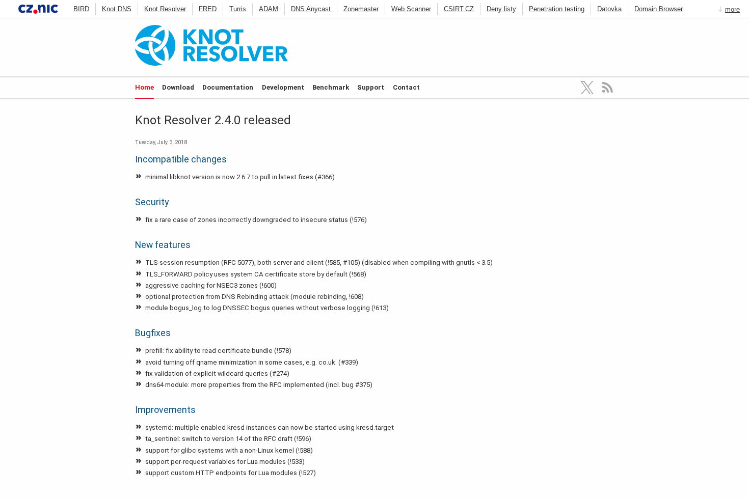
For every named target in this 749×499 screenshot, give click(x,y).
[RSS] (607, 87)
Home (144, 87)
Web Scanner (411, 9)
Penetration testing (556, 9)
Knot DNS (116, 9)
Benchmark (330, 87)
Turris (237, 9)
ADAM (268, 9)
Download (178, 87)
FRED (208, 9)
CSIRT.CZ (459, 9)
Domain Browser (658, 9)
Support (370, 87)
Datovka (609, 9)
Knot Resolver (165, 9)
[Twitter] (587, 87)
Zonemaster (361, 9)
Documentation (227, 87)
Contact (406, 87)
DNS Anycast (311, 9)
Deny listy (501, 9)
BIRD (81, 9)
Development (283, 87)
